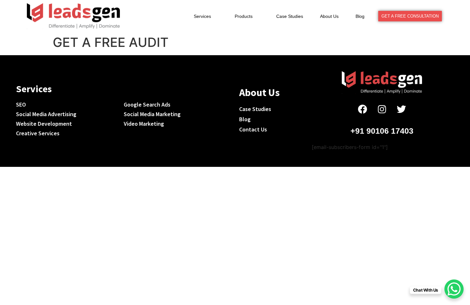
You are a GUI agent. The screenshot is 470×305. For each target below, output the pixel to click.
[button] (206, 16)
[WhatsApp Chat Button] (454, 289)
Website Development (44, 123)
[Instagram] (382, 109)
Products (244, 16)
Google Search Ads (147, 104)
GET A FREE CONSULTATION (410, 16)
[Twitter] (401, 109)
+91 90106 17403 (381, 130)
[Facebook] (362, 109)
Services (202, 16)
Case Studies (289, 16)
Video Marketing (144, 123)
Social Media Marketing (152, 114)
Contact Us (253, 129)
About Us (329, 16)
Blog (360, 16)
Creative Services (37, 133)
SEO (21, 104)
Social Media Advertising (46, 114)
